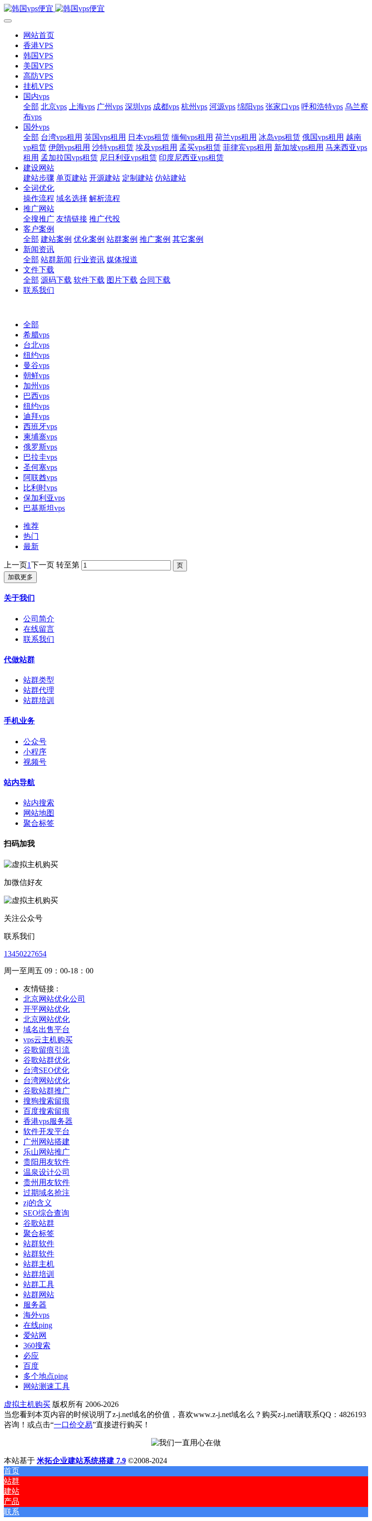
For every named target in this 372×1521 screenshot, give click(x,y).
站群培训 (38, 700)
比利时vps (40, 488)
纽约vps (36, 355)
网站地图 (38, 813)
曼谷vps (36, 365)
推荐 (31, 526)
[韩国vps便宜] (186, 9)
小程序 (34, 752)
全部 (31, 106)
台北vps (36, 345)
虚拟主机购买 (27, 1404)
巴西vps (36, 396)
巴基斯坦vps (44, 508)
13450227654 (25, 954)
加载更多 (20, 577)
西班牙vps (40, 426)
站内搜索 (38, 803)
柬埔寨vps (40, 437)
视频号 (34, 762)
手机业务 (19, 721)
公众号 (34, 741)
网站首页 (38, 35)
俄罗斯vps (40, 447)
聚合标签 (38, 823)
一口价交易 (73, 1425)
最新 (31, 546)
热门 (31, 536)
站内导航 (19, 782)
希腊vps (36, 335)
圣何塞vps (40, 467)
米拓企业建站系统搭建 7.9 (81, 1460)
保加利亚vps (44, 498)
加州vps (36, 386)
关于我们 (19, 598)
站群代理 (38, 690)
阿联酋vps (40, 477)
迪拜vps (36, 416)
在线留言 (38, 629)
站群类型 (38, 680)
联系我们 (38, 639)
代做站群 (19, 659)
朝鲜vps (36, 375)
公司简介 (38, 619)
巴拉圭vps (40, 457)
